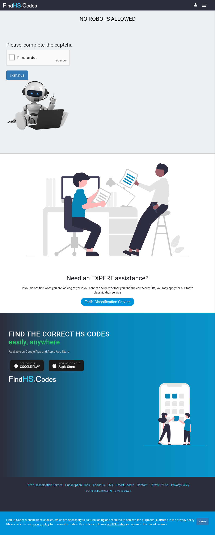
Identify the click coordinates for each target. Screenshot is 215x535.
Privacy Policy (180, 485)
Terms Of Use (159, 485)
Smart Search (125, 485)
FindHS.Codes (15, 520)
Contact (142, 485)
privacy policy (185, 520)
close (202, 521)
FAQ (110, 485)
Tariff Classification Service (108, 302)
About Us (99, 485)
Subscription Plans (77, 485)
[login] (195, 5)
